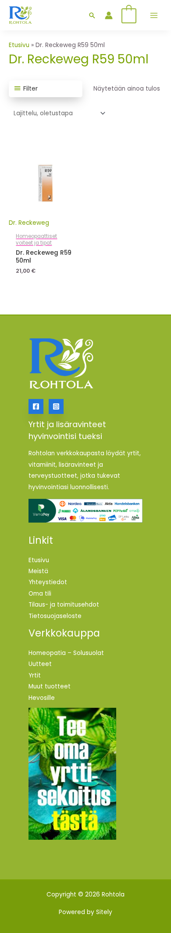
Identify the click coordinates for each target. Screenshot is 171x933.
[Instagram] (56, 406)
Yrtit (34, 675)
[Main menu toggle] (153, 15)
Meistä (38, 571)
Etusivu (19, 45)
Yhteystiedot (47, 582)
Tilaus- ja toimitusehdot (63, 604)
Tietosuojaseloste (55, 616)
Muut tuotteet (49, 686)
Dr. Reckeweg (29, 223)
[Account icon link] (109, 15)
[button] (92, 15)
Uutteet (40, 664)
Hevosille (41, 698)
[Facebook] (35, 406)
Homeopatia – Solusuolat (66, 653)
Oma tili (39, 593)
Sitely (104, 912)
